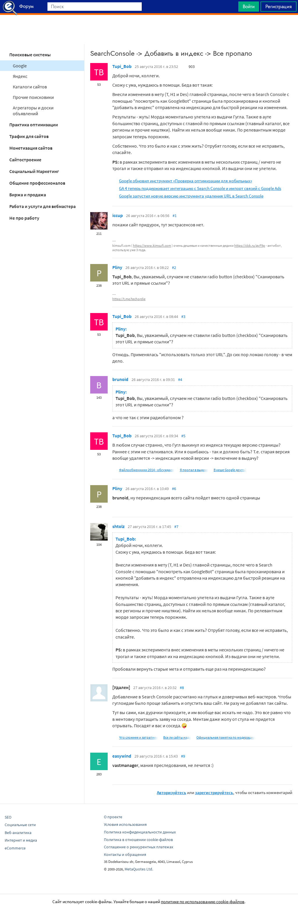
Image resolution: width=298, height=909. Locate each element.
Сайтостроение (25, 159)
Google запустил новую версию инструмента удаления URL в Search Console (191, 196)
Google (20, 66)
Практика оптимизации (33, 124)
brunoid (120, 379)
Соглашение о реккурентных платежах (138, 846)
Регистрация (278, 6)
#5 (183, 435)
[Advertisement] (149, 29)
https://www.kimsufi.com (152, 245)
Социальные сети (20, 824)
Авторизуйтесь (171, 792)
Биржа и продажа (27, 194)
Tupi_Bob (122, 66)
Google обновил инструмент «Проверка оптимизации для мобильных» (185, 180)
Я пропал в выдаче (194, 470)
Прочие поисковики (33, 97)
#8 (182, 687)
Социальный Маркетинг (34, 171)
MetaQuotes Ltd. (139, 869)
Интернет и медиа (21, 840)
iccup (117, 215)
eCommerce (15, 848)
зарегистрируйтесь (214, 792)
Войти (249, 6)
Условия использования (125, 824)
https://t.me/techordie (129, 299)
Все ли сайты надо (177, 737)
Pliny (117, 267)
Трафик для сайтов (29, 136)
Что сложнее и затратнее (138, 737)
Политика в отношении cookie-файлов (138, 839)
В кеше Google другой (230, 470)
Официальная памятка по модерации (225, 737)
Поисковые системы (30, 54)
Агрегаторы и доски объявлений (33, 110)
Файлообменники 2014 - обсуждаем (146, 470)
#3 (183, 316)
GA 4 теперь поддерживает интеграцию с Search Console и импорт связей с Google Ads (200, 188)
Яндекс (20, 76)
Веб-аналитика (18, 832)
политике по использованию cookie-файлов (202, 901)
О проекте (113, 816)
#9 (183, 756)
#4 (180, 379)
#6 (174, 488)
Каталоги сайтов (30, 87)
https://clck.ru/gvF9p (249, 245)
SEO (8, 817)
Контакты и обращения (125, 854)
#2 (174, 267)
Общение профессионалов (37, 183)
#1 (175, 215)
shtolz (118, 526)
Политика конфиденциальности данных (140, 832)
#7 (176, 526)
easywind (121, 756)
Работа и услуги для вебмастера (42, 206)
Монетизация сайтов (30, 148)
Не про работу (24, 218)
